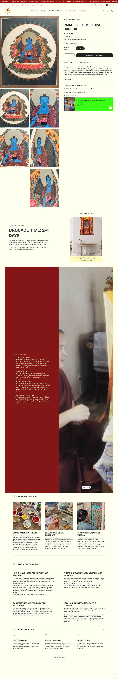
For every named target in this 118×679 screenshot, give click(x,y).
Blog (26, 5)
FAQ (22, 5)
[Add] (110, 107)
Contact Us (15, 5)
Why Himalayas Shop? (26, 496)
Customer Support (25, 629)
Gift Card (101, 5)
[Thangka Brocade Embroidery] (86, 236)
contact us (85, 645)
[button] (35, 11)
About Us (7, 5)
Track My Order (41, 5)
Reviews (32, 5)
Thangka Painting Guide (28, 564)
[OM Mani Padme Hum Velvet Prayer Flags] (69, 104)
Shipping (67, 39)
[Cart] (112, 10)
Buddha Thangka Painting (71, 19)
